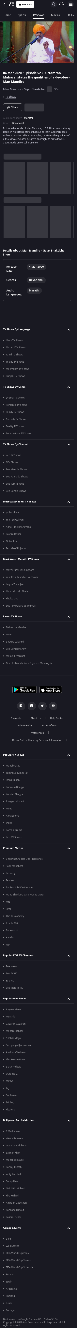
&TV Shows (12, 462)
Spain (9, 1281)
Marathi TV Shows (16, 347)
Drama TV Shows (15, 398)
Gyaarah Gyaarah (15, 1024)
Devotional (18, 123)
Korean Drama (14, 830)
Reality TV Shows (15, 426)
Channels (16, 718)
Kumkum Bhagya (15, 787)
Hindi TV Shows (14, 340)
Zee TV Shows (13, 455)
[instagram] (32, 706)
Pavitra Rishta (13, 534)
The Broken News (15, 1059)
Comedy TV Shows (16, 419)
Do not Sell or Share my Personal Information (37, 740)
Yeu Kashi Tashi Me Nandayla (22, 577)
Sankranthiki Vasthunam (19, 887)
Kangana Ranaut (15, 1210)
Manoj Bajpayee (15, 1160)
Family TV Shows (15, 412)
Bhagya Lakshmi (15, 642)
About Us (36, 718)
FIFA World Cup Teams (18, 1260)
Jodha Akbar (12, 512)
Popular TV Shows (13, 755)
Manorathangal (14, 1031)
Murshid (10, 1016)
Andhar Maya (13, 1038)
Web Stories (12, 1246)
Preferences (37, 733)
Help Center (56, 718)
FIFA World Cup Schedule (19, 1267)
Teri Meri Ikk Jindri (16, 548)
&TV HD (10, 980)
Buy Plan (27, 4)
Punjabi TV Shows (15, 376)
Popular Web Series (14, 998)
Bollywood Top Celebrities (18, 1120)
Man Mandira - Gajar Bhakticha (24, 89)
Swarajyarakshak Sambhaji (21, 606)
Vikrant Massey (14, 1138)
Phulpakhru (12, 598)
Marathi (28, 118)
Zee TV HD (12, 973)
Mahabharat (13, 766)
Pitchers (10, 1109)
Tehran (10, 880)
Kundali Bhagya (14, 794)
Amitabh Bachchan (16, 1203)
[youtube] (53, 706)
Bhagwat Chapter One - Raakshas (24, 859)
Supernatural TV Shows (18, 433)
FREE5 (70, 15)
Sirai (8, 909)
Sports (22, 15)
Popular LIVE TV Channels (18, 955)
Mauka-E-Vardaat (15, 656)
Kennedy (10, 873)
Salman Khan (13, 1153)
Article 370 (12, 923)
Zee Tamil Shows (15, 484)
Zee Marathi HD (14, 988)
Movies (55, 15)
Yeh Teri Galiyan (14, 520)
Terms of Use (49, 725)
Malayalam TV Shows (17, 369)
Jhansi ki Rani (13, 780)
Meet (9, 634)
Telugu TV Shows (15, 362)
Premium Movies (13, 848)
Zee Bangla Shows (16, 491)
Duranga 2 (12, 1074)
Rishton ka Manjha (16, 627)
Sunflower (11, 1095)
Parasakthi (12, 930)
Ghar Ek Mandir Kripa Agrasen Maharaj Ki (29, 663)
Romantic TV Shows (16, 405)
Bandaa (10, 937)
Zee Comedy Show (16, 649)
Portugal (10, 1310)
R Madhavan (13, 1131)
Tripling (10, 1102)
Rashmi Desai (13, 1217)
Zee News (11, 966)
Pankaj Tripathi (14, 1167)
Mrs (8, 902)
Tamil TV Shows (14, 354)
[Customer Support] (61, 4)
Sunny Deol (12, 1181)
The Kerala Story (15, 916)
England (10, 1296)
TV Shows (38, 15)
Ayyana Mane (13, 1009)
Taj (7, 1088)
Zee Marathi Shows (16, 469)
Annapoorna (13, 816)
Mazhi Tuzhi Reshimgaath (20, 570)
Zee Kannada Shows (17, 476)
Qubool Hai (12, 541)
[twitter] (42, 706)
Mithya (9, 1081)
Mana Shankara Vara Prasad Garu (24, 894)
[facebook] (21, 706)
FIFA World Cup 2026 (17, 1253)
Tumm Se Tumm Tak (17, 773)
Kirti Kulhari (12, 1195)
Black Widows (13, 1067)
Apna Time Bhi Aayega (18, 527)
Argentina (11, 1289)
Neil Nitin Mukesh (15, 1188)
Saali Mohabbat (14, 866)
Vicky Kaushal (13, 1174)
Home (7, 15)
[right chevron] (8, 178)
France (9, 1274)
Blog (8, 1239)
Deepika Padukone (16, 1145)
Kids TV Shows (14, 837)
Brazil (9, 1303)
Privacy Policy (25, 725)
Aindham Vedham (15, 1052)
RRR (8, 945)
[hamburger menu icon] (71, 4)
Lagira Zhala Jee (14, 584)
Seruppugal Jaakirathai (18, 1045)
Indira (9, 823)
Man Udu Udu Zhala (17, 591)
